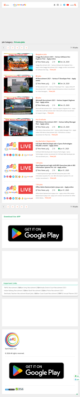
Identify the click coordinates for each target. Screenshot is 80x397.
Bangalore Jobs (41, 54)
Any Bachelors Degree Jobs (45, 141)
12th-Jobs (39, 163)
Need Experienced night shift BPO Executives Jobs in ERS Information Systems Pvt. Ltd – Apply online (55, 166)
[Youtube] (68, 5)
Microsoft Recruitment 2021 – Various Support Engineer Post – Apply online (55, 101)
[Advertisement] (40, 24)
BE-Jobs (38, 76)
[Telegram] (64, 5)
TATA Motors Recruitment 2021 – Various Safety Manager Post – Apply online (56, 123)
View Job (52, 70)
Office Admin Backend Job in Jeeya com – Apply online (55, 187)
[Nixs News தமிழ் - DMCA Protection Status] (10, 390)
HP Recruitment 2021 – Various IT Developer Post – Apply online (56, 79)
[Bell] (54, 5)
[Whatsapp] (61, 5)
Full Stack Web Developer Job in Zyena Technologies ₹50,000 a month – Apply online (54, 145)
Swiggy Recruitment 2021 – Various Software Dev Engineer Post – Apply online (53, 58)
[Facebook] (58, 5)
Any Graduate (41, 119)
